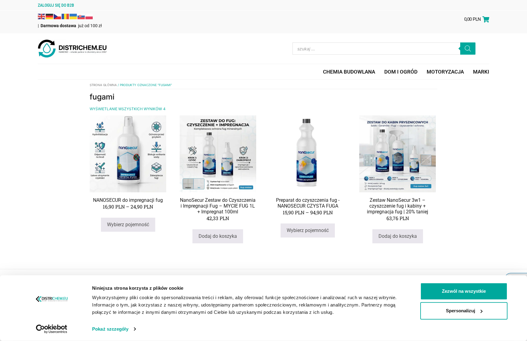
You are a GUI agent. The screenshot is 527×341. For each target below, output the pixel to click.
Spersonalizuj (460, 310)
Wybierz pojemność (128, 224)
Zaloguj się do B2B (56, 5)
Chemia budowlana (349, 72)
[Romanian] (66, 16)
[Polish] (89, 16)
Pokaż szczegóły (110, 329)
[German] (50, 16)
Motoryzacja (445, 72)
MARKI (481, 72)
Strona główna (103, 85)
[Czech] (58, 16)
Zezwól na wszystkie (464, 291)
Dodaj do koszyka (218, 236)
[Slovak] (81, 16)
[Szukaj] (467, 48)
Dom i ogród (401, 72)
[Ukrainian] (73, 16)
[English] (42, 16)
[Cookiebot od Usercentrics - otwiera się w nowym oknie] (51, 329)
